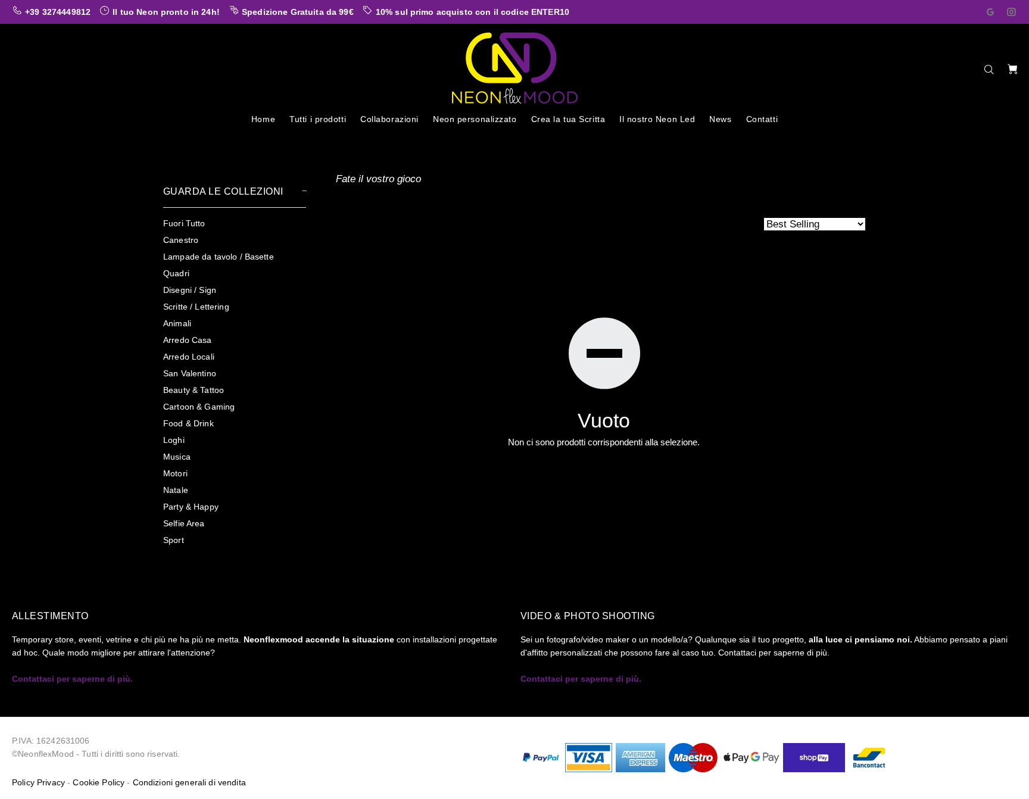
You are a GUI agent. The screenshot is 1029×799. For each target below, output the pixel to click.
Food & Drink (188, 423)
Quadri (176, 273)
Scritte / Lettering (196, 306)
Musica (177, 456)
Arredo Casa (187, 340)
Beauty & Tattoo (193, 390)
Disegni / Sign (189, 290)
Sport (173, 540)
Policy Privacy (38, 782)
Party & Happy (191, 506)
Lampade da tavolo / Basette (218, 256)
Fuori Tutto (184, 223)
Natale (175, 490)
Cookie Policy (98, 782)
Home (173, 142)
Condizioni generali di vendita (189, 782)
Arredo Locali (188, 356)
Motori (175, 473)
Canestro (180, 240)
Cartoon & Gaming (199, 406)
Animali (177, 323)
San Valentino (189, 373)
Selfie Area (184, 523)
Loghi (174, 440)
